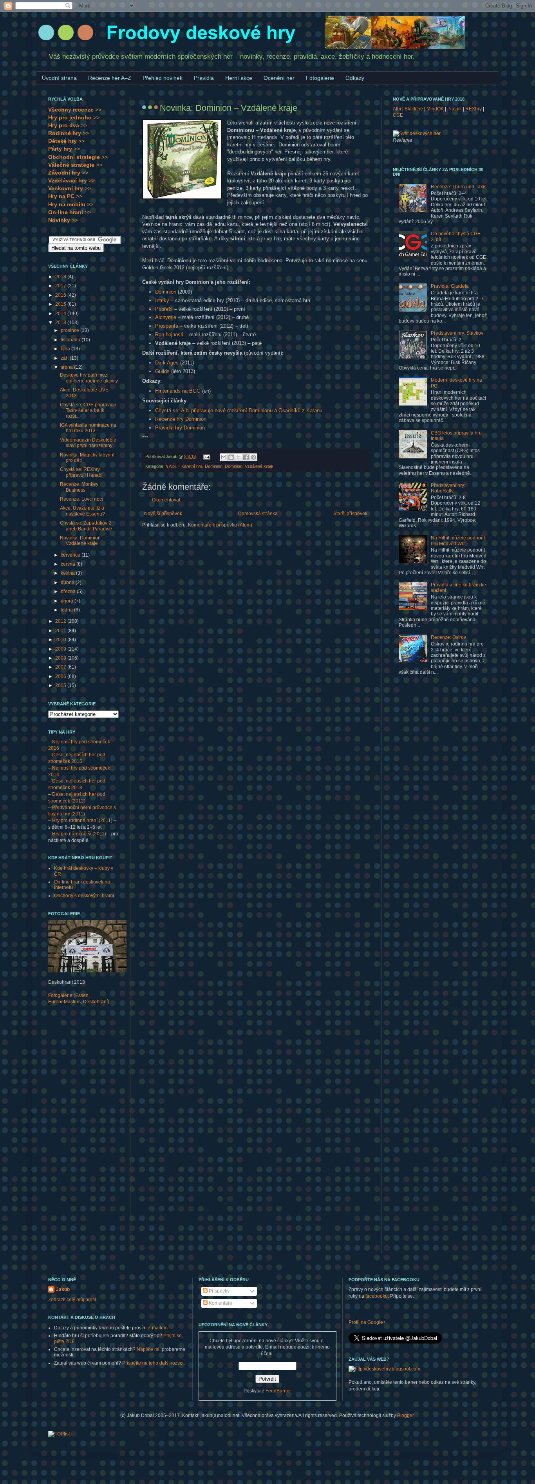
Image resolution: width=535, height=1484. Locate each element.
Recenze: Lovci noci (81, 499)
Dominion (165, 292)
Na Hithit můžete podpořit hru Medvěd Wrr (458, 540)
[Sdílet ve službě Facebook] (246, 457)
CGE (398, 115)
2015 (61, 304)
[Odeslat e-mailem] (224, 457)
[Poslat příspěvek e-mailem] (206, 456)
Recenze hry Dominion (180, 419)
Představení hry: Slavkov (457, 333)
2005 (61, 685)
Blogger (405, 1415)
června (68, 564)
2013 (61, 322)
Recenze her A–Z (109, 78)
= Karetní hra (190, 466)
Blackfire (414, 109)
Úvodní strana (59, 78)
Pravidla (204, 78)
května (68, 573)
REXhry (473, 109)
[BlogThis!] (231, 457)
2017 (61, 286)
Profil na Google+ (367, 1322)
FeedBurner (278, 1391)
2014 (61, 313)
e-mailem (158, 1328)
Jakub (63, 1289)
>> (74, 109)
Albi (397, 109)
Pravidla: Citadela (450, 286)
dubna (68, 582)
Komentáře (220, 1303)
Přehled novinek (163, 78)
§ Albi (170, 466)
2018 (61, 276)
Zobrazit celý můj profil (72, 1299)
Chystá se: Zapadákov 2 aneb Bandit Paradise (86, 525)
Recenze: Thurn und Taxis (458, 186)
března (69, 591)
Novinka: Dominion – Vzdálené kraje (82, 540)
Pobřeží (164, 309)
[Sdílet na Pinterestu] (253, 457)
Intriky (162, 300)
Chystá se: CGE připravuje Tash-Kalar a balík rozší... (88, 410)
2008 (61, 658)
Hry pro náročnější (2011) (79, 834)
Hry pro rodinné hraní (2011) (82, 820)
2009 (61, 649)
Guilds (162, 371)
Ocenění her (279, 78)
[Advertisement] (79, 1134)
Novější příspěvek (163, 513)
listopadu (71, 340)
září (65, 358)
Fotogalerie (320, 78)
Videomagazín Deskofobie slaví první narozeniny (88, 442)
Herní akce (238, 78)
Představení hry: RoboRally (448, 488)
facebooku (376, 1296)
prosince (70, 330)
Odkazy (354, 78)
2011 (61, 630)
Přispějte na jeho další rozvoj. (153, 1363)
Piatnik (454, 109)
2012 (61, 621)
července (71, 555)
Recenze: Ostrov (448, 637)
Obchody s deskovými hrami (84, 895)
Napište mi (148, 1349)
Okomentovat (166, 500)
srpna (67, 367)
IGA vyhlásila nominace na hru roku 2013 (88, 427)
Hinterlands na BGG (178, 391)
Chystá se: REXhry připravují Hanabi (81, 472)
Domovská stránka (258, 513)
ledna (67, 610)
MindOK (435, 109)
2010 (61, 639)
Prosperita (166, 326)
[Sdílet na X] (238, 457)
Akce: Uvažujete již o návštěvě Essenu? (82, 510)
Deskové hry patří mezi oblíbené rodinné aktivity (89, 377)
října (66, 349)
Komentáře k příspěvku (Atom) (220, 525)
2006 (61, 676)
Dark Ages (167, 363)
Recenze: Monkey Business (79, 486)
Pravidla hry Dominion (180, 428)
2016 (61, 295)
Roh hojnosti (169, 334)
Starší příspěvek (350, 513)
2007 (61, 667)
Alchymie (165, 317)
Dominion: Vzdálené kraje (249, 466)
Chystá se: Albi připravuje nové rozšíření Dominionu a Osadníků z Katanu (238, 410)
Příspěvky (219, 1291)
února (67, 601)
